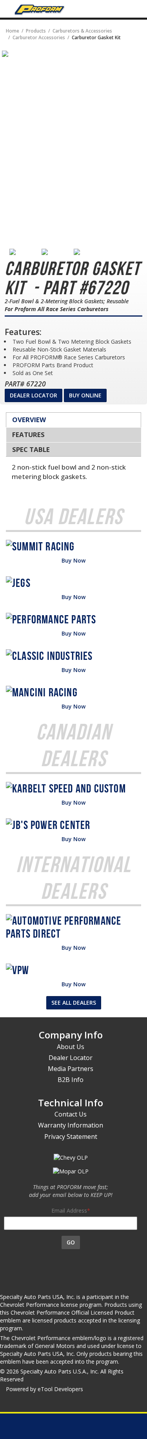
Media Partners (70, 1068)
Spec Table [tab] (31, 449)
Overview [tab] (29, 419)
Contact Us (70, 1114)
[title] (5, 53)
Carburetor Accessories (39, 37)
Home (12, 30)
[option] (25, 252)
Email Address (69, 1210)
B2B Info (70, 1079)
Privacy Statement (70, 1136)
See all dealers (73, 1002)
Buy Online (85, 395)
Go (71, 1242)
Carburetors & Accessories (82, 30)
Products (36, 30)
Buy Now (73, 560)
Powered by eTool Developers (44, 1389)
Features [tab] (28, 434)
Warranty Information (70, 1125)
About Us (70, 1046)
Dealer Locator (33, 395)
